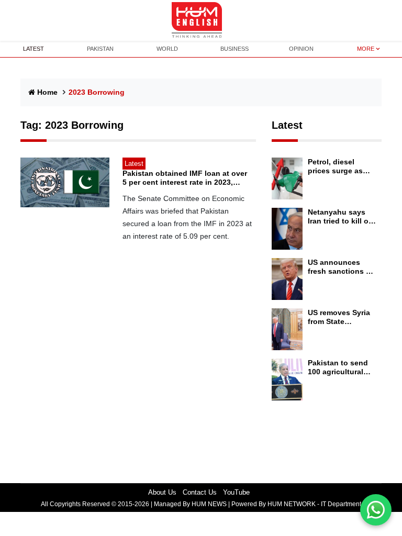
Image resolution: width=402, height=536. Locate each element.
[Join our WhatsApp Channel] (376, 510)
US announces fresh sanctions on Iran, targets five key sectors (341, 267)
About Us (162, 492)
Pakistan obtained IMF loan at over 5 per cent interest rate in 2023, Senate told (184, 178)
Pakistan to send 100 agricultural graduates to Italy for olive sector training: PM (339, 367)
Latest (287, 125)
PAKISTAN (100, 49)
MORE (365, 49)
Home (47, 92)
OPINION (301, 49)
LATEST (33, 49)
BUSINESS (234, 49)
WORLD (167, 49)
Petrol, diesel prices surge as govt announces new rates (337, 166)
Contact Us (200, 492)
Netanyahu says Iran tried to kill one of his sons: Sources (342, 217)
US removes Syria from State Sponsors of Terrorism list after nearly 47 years (340, 317)
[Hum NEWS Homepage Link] (201, 20)
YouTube (236, 492)
